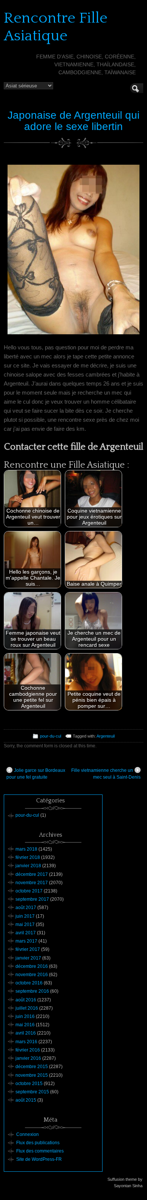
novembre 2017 (31, 882)
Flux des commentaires (40, 1151)
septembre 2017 (32, 899)
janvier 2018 (28, 865)
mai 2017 (25, 924)
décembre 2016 (31, 966)
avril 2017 (25, 932)
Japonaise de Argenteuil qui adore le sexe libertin (73, 121)
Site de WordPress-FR (39, 1159)
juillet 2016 (26, 1008)
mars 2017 (26, 941)
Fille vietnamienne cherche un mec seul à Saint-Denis (106, 774)
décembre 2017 (31, 874)
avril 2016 (25, 1033)
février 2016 (27, 1050)
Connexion (27, 1134)
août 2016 (25, 1000)
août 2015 (25, 1100)
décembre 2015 (31, 1066)
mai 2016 (25, 1024)
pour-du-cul (50, 736)
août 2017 (25, 907)
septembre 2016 (32, 991)
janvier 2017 (28, 958)
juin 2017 (25, 916)
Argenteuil (105, 736)
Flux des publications (38, 1142)
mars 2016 (26, 1041)
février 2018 (27, 857)
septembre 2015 (32, 1091)
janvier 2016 (28, 1058)
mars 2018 (26, 849)
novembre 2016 (31, 974)
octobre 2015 (29, 1083)
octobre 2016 (29, 983)
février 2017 (27, 949)
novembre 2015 (31, 1075)
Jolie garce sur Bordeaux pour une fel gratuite (35, 774)
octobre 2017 (29, 891)
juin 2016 (25, 1016)
